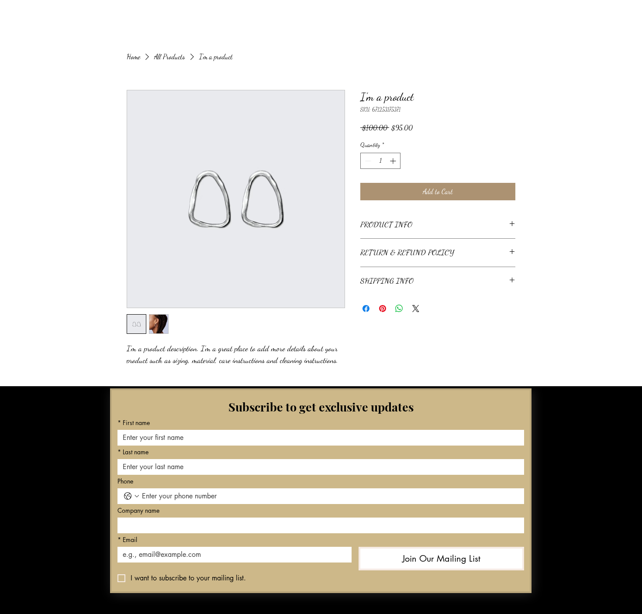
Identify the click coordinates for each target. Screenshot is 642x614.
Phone (125, 481)
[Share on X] (416, 308)
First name (133, 422)
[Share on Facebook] (366, 308)
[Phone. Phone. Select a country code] (131, 496)
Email (127, 539)
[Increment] (393, 160)
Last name (132, 452)
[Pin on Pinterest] (382, 308)
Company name (138, 510)
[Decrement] (367, 160)
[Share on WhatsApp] (399, 308)
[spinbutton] (380, 160)
